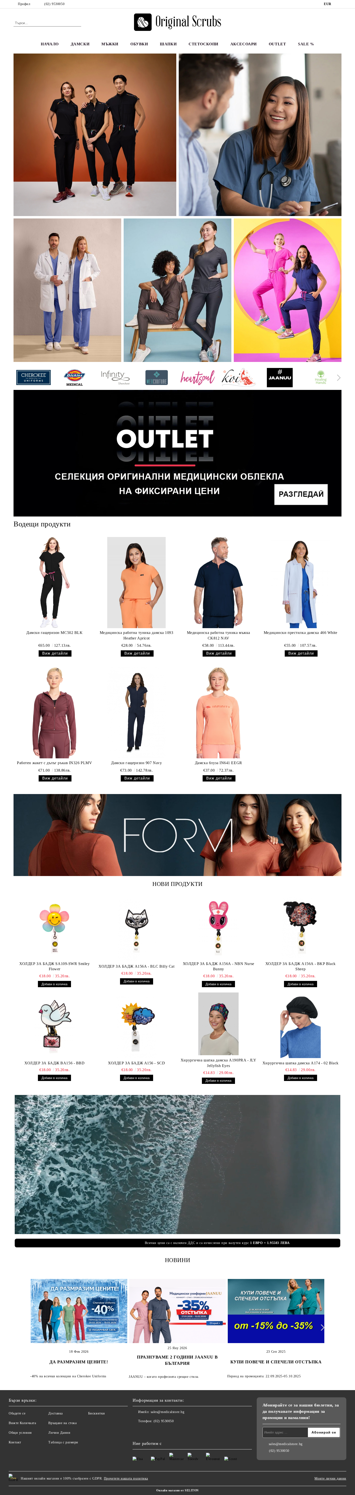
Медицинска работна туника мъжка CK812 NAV (218, 635)
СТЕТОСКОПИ (203, 44)
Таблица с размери (63, 1442)
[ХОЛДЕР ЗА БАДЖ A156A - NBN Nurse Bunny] (219, 927)
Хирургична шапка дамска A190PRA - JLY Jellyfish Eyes (218, 1063)
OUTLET (277, 44)
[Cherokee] (33, 378)
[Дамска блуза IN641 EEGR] (218, 712)
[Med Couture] (156, 378)
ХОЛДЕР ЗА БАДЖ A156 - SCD (136, 1063)
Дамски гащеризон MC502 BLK (54, 633)
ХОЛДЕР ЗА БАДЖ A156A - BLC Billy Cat (136, 966)
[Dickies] (74, 378)
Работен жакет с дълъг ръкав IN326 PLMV (54, 763)
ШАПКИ (168, 44)
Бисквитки (96, 1413)
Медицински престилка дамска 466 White (300, 633)
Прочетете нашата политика (126, 1478)
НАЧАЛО (49, 44)
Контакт (15, 1442)
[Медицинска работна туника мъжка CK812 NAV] (218, 582)
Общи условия (20, 1432)
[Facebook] (338, 4)
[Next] (337, 377)
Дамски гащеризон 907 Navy (136, 763)
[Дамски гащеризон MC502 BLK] (54, 582)
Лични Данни (59, 1432)
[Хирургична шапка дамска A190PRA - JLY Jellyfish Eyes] (219, 1023)
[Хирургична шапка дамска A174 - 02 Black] (301, 1026)
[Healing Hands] (320, 378)
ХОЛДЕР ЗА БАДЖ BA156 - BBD (54, 1063)
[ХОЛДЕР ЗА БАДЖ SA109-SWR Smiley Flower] (55, 927)
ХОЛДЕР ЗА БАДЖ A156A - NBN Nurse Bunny (218, 966)
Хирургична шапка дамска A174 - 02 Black (301, 1063)
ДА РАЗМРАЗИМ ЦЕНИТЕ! (79, 1361)
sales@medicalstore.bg (168, 1412)
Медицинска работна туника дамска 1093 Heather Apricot (136, 635)
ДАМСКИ (80, 44)
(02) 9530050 (54, 4)
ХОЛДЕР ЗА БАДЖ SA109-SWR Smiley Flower (54, 966)
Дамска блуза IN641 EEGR (218, 763)
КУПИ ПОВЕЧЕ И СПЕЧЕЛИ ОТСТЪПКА (276, 1361)
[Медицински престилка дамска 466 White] (301, 582)
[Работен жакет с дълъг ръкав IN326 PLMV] (54, 712)
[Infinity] (115, 378)
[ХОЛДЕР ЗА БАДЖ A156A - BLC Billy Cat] (137, 930)
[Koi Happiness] (238, 378)
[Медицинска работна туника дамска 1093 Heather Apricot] (137, 582)
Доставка (55, 1413)
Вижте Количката (22, 1423)
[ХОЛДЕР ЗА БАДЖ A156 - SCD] (137, 1026)
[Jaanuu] (279, 378)
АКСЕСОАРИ (243, 44)
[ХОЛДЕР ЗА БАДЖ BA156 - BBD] (55, 1026)
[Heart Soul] (197, 378)
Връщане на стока (62, 1423)
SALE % (306, 44)
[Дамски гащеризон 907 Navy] (137, 712)
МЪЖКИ (109, 44)
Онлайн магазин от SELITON (177, 1490)
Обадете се (17, 1413)
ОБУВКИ (139, 44)
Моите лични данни (330, 1478)
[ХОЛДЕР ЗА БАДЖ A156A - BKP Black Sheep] (301, 927)
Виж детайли (55, 653)
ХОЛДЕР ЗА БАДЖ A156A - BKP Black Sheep (300, 966)
